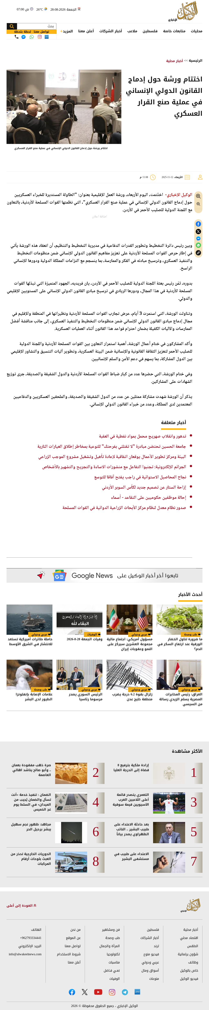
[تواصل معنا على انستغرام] (40, 37)
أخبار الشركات (110, 31)
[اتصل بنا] (16, 37)
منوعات (154, 978)
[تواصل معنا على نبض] (47, 37)
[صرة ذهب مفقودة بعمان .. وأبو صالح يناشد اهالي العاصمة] (71, 773)
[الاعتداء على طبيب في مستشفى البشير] (169, 862)
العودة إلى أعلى (20, 905)
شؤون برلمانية (188, 954)
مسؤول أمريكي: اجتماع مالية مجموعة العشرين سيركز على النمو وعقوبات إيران (129, 644)
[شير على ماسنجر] (198, 238)
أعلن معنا (86, 31)
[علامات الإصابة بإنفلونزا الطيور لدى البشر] (29, 675)
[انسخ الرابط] (198, 253)
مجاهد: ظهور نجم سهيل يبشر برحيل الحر (31, 827)
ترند (156, 946)
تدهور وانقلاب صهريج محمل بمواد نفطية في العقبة (142, 436)
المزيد (68, 31)
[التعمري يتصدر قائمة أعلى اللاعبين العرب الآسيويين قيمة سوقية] (169, 803)
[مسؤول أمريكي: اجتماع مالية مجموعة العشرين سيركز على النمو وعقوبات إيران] (129, 620)
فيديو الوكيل (189, 978)
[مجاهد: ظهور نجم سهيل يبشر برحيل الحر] (71, 832)
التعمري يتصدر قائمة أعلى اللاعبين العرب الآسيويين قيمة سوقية (131, 799)
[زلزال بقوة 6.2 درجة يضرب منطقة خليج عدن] (129, 675)
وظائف (193, 962)
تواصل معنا (73, 946)
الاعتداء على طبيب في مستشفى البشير (131, 856)
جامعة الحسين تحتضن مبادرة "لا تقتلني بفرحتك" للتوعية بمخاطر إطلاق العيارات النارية (111, 447)
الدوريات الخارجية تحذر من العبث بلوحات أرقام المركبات (31, 859)
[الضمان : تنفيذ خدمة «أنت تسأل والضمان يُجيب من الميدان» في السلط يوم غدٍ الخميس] (71, 803)
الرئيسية (195, 60)
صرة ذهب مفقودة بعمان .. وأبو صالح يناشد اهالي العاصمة (31, 770)
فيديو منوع (151, 954)
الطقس (192, 946)
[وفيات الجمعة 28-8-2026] (79, 620)
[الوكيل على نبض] (137, 992)
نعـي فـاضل (112, 970)
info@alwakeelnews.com (25, 954)
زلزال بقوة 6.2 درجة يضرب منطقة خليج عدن (132, 697)
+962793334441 (30, 938)
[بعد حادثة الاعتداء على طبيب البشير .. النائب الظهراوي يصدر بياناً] (169, 832)
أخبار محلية (174, 61)
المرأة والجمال (109, 946)
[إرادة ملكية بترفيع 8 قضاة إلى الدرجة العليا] (169, 773)
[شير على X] (198, 231)
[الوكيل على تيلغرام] (125, 992)
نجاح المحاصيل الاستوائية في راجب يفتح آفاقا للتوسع (140, 477)
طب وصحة (190, 634)
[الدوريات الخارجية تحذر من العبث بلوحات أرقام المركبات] (71, 862)
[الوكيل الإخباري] (183, 11)
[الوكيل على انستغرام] (112, 992)
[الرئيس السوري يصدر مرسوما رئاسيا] (79, 675)
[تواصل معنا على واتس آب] (32, 37)
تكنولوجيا (113, 954)
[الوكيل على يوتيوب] (98, 992)
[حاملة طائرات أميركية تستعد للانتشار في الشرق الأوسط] (29, 620)
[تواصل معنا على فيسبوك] (23, 37)
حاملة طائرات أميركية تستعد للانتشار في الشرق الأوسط (30, 642)
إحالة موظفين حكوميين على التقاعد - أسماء (148, 498)
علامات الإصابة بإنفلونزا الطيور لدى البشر (34, 697)
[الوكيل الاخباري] (190, 905)
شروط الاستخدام (69, 954)
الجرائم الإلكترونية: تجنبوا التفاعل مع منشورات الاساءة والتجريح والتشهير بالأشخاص (114, 467)
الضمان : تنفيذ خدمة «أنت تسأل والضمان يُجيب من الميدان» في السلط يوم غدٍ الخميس (31, 802)
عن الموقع (73, 938)
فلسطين (150, 31)
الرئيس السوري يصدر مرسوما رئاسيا (85, 697)
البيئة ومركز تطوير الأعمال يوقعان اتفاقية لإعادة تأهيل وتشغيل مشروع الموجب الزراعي (112, 457)
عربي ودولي (139, 634)
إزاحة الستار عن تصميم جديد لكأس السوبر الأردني (144, 487)
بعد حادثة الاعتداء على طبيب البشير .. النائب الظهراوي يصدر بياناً (131, 829)
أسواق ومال (150, 970)
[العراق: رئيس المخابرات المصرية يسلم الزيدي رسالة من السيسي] (179, 675)
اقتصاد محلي (189, 938)
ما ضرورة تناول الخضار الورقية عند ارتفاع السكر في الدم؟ (179, 644)
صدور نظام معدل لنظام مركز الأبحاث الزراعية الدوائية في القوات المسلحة (124, 508)
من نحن (75, 929)
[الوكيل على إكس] (85, 992)
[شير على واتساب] (198, 245)
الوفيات (92, 634)
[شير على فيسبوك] (198, 224)
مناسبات (114, 962)
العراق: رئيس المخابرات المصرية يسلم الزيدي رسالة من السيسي (180, 699)
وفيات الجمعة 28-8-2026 (84, 639)
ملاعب (132, 31)
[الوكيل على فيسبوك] (72, 992)
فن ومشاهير (111, 929)
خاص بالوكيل (189, 970)
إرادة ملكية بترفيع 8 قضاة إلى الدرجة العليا (131, 768)
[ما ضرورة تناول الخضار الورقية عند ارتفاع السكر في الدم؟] (179, 620)
